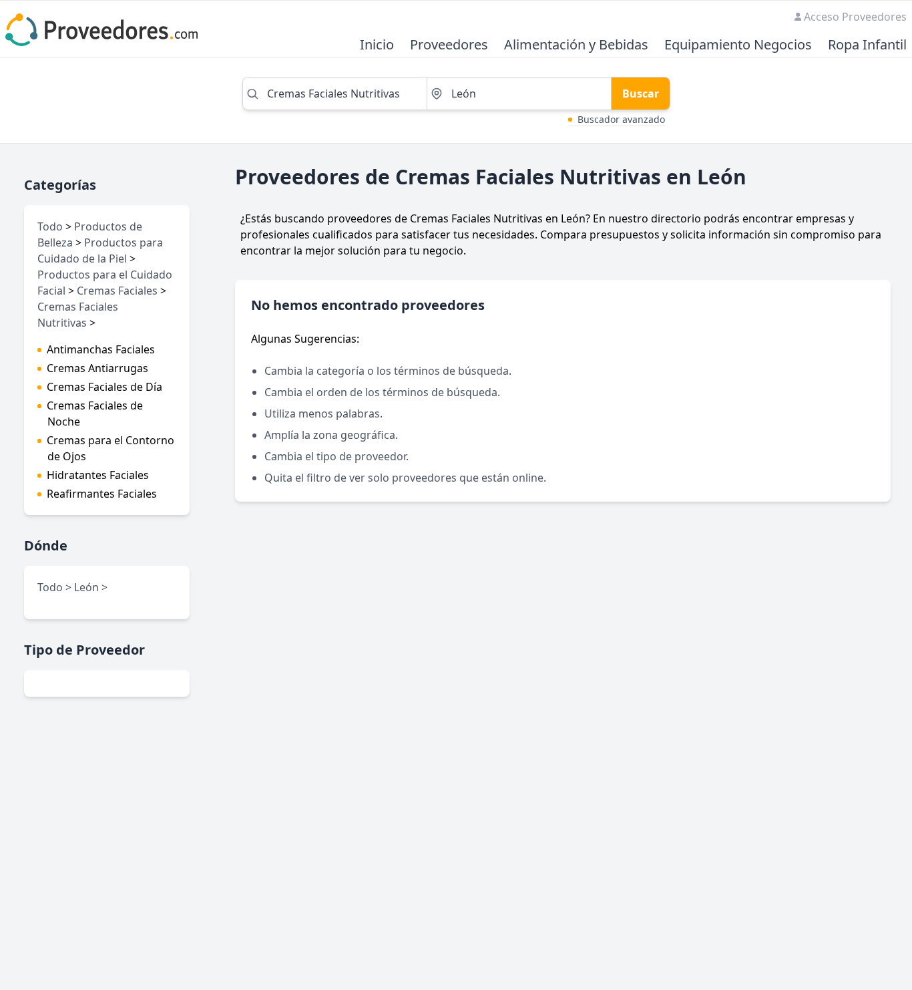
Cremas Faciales (117, 290)
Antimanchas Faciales (101, 349)
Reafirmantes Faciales (102, 493)
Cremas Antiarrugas (97, 368)
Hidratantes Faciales (98, 475)
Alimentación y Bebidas (576, 45)
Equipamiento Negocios (738, 45)
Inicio (377, 45)
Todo (50, 226)
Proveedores (449, 45)
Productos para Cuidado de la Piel (100, 250)
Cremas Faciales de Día (104, 386)
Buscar (640, 93)
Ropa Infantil (867, 45)
